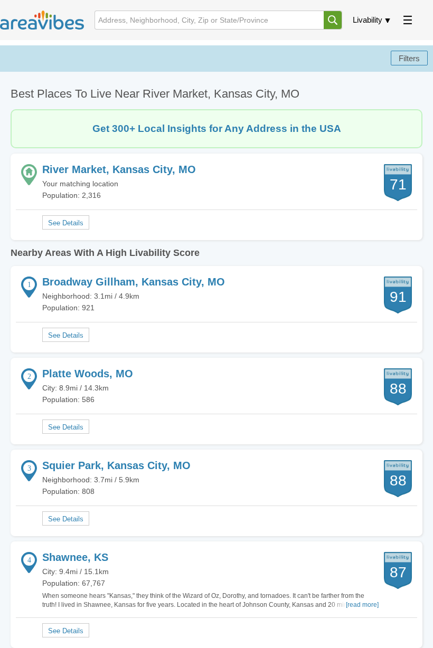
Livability (367, 19)
